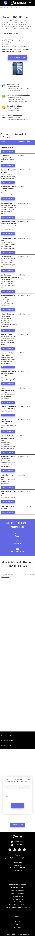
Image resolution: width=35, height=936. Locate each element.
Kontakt (17, 922)
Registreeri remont (17, 57)
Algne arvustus (28, 595)
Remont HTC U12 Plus (7, 740)
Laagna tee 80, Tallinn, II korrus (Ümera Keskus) (17, 858)
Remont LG (17, 902)
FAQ (17, 925)
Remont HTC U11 (6, 745)
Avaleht (2, 7)
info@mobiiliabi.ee (19, 842)
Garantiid (17, 916)
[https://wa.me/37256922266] (24, 849)
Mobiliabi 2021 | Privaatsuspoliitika (17, 934)
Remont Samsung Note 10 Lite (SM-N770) (17, 908)
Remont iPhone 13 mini (17, 890)
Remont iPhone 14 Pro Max (17, 885)
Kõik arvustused (29, 575)
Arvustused (17, 927)
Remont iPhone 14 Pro (17, 887)
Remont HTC (11, 7)
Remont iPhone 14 (17, 896)
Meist (17, 919)
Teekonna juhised (17, 824)
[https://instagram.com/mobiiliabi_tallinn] (14, 849)
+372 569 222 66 (19, 845)
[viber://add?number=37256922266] (19, 849)
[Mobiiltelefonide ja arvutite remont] (18, 3)
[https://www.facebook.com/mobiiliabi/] (9, 849)
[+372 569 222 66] (5, 3)
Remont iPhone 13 (17, 899)
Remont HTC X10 (6, 736)
